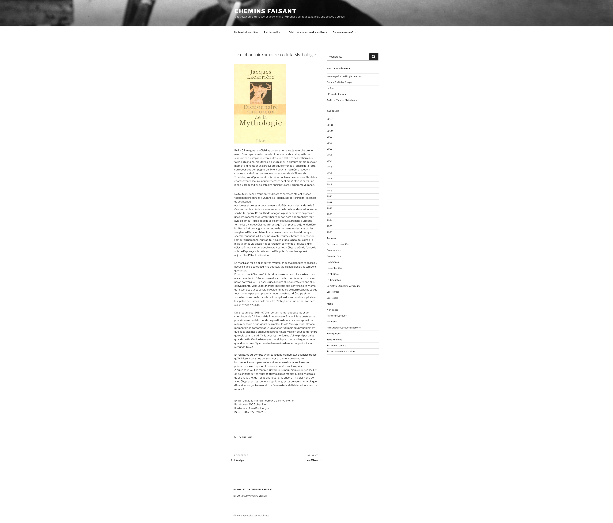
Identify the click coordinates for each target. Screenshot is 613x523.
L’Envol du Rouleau (336, 94)
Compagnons (334, 250)
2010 (329, 136)
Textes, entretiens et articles (341, 351)
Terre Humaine (334, 339)
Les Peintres (333, 291)
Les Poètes (332, 297)
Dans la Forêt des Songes (339, 82)
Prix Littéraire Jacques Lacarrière (306, 32)
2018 (329, 184)
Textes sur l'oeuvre (336, 345)
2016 (329, 172)
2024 (329, 220)
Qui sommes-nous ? (343, 32)
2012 (329, 148)
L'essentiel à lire (334, 268)
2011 (329, 142)
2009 (330, 130)
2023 (329, 214)
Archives (331, 238)
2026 (329, 232)
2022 (329, 208)
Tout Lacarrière (272, 32)
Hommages (333, 262)
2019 (329, 190)
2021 (329, 202)
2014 (329, 160)
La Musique (333, 274)
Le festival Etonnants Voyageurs (343, 285)
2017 (329, 178)
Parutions (246, 437)
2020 (330, 196)
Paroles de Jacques (337, 315)
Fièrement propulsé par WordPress (251, 515)
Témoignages (334, 333)
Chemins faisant (265, 11)
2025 (329, 226)
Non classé (332, 309)
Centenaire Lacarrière (246, 32)
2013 (329, 154)
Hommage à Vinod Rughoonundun (344, 76)
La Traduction (334, 280)
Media (330, 303)
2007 (330, 119)
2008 (330, 125)
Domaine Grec (334, 256)
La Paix (330, 88)
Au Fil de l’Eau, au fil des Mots (342, 100)
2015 (329, 166)
